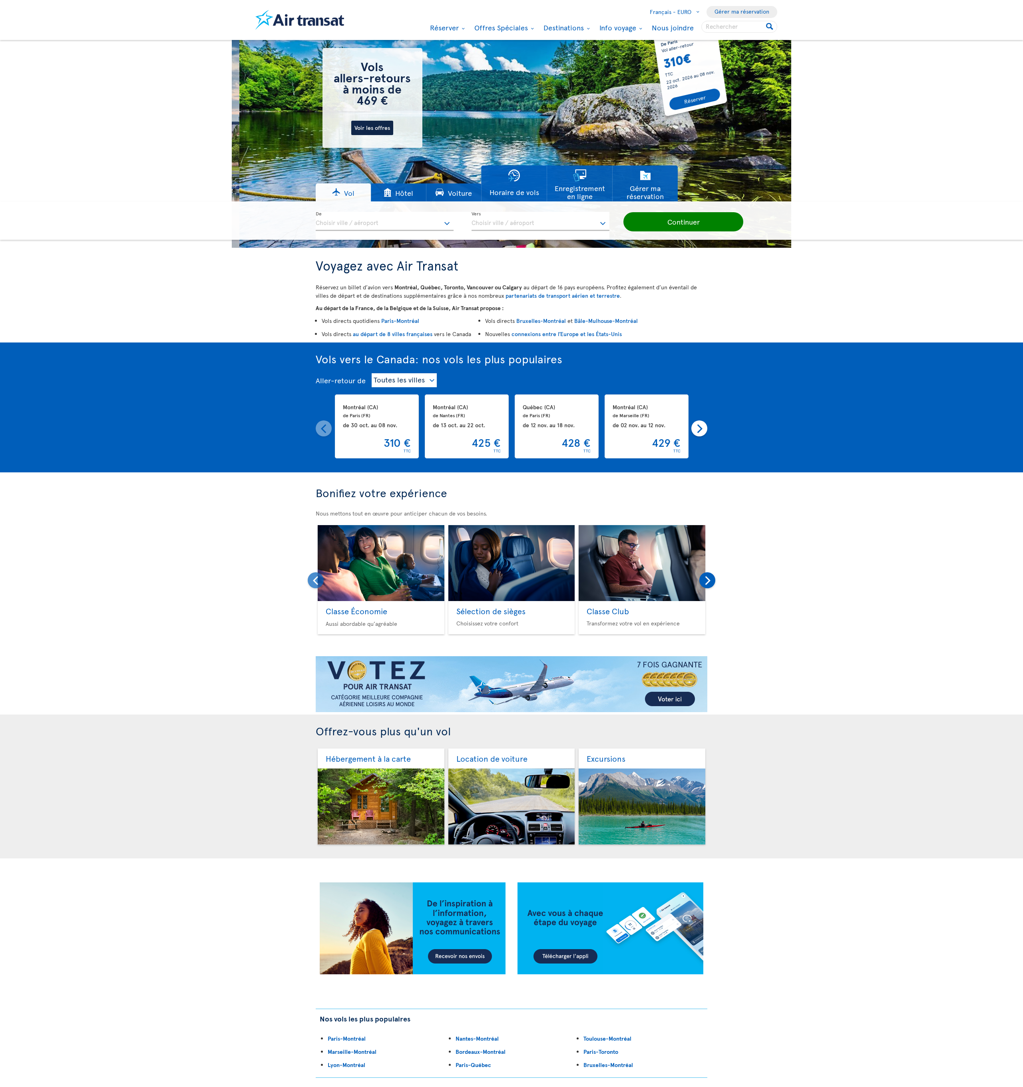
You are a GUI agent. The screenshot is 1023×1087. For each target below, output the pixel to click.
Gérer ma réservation (742, 11)
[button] (343, 192)
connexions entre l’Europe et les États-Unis (567, 334)
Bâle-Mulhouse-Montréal (606, 321)
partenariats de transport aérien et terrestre (563, 295)
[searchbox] (739, 27)
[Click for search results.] (770, 27)
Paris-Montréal (400, 321)
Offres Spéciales (500, 27)
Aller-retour (335, 380)
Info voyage (616, 27)
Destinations (562, 27)
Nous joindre (673, 27)
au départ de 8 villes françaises (392, 334)
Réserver (443, 27)
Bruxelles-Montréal (541, 321)
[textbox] (385, 221)
